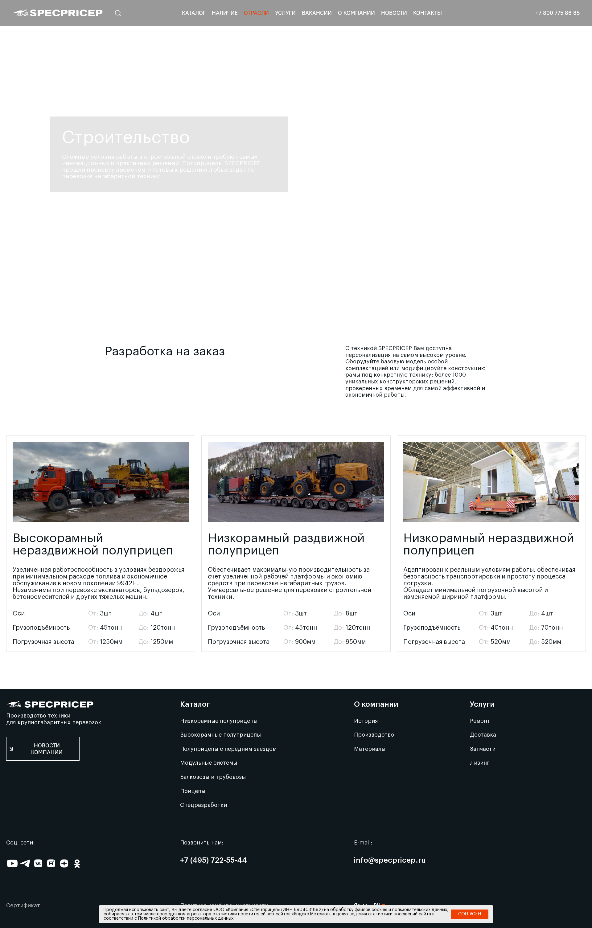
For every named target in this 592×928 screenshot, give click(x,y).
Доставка (483, 735)
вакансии (317, 12)
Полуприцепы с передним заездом (228, 749)
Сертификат (23, 905)
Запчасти (482, 749)
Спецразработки (203, 805)
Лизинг (480, 763)
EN (377, 859)
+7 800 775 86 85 (557, 13)
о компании (356, 12)
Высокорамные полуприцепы (220, 735)
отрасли (256, 12)
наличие (225, 12)
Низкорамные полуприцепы (218, 721)
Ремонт (480, 721)
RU (377, 896)
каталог (194, 12)
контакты (427, 12)
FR (377, 883)
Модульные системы (208, 763)
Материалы (369, 749)
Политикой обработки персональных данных (185, 918)
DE (377, 871)
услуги (285, 12)
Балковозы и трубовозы (213, 777)
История (366, 721)
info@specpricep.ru (390, 860)
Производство (374, 735)
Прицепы (192, 791)
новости (394, 12)
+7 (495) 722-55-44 (213, 860)
